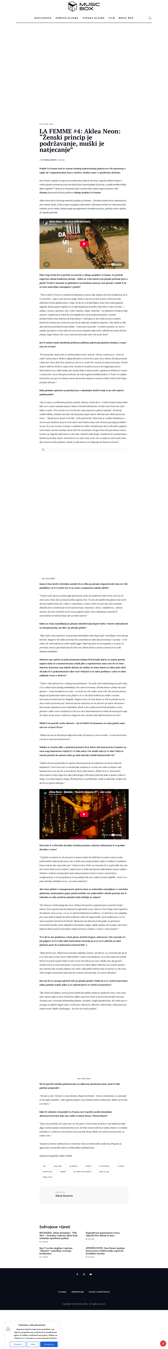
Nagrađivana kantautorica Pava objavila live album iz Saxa (103, 1234)
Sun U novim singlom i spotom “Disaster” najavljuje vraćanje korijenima (56, 1251)
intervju (88, 1166)
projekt (63, 1172)
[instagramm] (84, 1274)
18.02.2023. (91, 1239)
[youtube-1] (91, 1274)
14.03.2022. (91, 1257)
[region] (32, 1335)
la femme (120, 1166)
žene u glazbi (104, 1172)
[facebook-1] (77, 1274)
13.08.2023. (44, 1242)
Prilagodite (18, 1344)
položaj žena (48, 1172)
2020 (44, 1166)
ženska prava (48, 1177)
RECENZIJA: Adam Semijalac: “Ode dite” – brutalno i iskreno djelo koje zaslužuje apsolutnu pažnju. (58, 1235)
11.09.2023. (44, 1257)
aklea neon (57, 1166)
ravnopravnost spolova (83, 1172)
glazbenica (73, 1166)
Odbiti (33, 1344)
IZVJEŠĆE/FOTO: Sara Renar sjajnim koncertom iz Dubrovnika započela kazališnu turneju (105, 1251)
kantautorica (104, 1166)
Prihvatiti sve (49, 1344)
